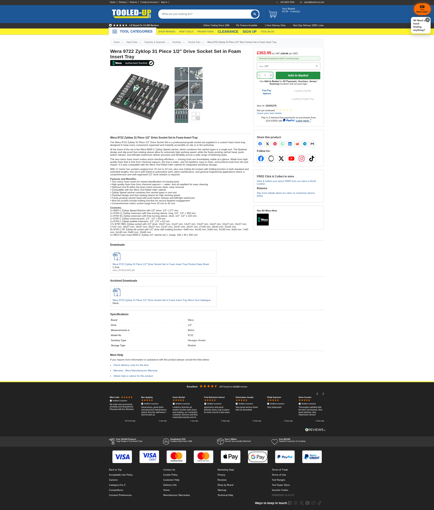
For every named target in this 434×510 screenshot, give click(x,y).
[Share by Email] (312, 144)
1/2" (190, 325)
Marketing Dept (226, 469)
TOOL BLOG (267, 31)
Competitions (116, 490)
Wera (191, 320)
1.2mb (116, 267)
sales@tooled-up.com (314, 2)
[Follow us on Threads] (271, 159)
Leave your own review (269, 113)
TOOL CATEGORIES (136, 31)
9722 (190, 335)
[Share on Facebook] (260, 144)
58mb (116, 303)
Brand (114, 320)
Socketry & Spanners (154, 42)
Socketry (176, 42)
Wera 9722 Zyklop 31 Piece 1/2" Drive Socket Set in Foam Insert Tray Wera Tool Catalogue (162, 300)
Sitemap (222, 490)
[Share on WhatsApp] (282, 144)
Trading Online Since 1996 (181, 440)
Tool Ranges (278, 479)
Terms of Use (279, 474)
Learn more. (303, 120)
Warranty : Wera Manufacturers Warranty (135, 370)
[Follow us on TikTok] (312, 159)
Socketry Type (118, 340)
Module (192, 345)
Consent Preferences (120, 495)
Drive (113, 325)
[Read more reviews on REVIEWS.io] (315, 429)
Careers (113, 479)
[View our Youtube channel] (307, 503)
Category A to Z (117, 485)
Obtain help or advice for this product (133, 376)
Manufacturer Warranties (176, 495)
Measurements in (120, 330)
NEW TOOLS (186, 31)
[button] (317, 393)
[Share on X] (267, 144)
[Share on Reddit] (297, 144)
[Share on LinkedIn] (290, 144)
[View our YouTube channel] (291, 159)
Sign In (164, 2)
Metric (191, 330)
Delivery (122, 2)
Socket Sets (194, 42)
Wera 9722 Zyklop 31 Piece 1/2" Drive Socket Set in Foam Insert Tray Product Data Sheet (161, 264)
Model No (116, 335)
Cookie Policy (170, 474)
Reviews (222, 479)
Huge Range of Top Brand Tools (129, 440)
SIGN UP (250, 31)
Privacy (221, 474)
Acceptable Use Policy (121, 474)
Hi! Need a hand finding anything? (419, 25)
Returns (133, 2)
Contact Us (169, 469)
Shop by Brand (225, 485)
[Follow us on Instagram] (302, 159)
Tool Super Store (281, 485)
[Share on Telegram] (305, 144)
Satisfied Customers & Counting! (292, 440)
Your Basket (288, 8)
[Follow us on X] (281, 159)
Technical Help (225, 495)
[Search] (255, 14)
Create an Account (149, 2)
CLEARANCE (228, 31)
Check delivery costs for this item (131, 365)
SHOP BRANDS (166, 31)
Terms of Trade (280, 469)
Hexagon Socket (196, 340)
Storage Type (118, 345)
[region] (217, 409)
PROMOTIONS (205, 31)
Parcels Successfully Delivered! (238, 440)
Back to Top (115, 469)
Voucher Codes (280, 490)
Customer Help (171, 479)
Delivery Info (170, 485)
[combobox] (204, 14)
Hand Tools (131, 42)
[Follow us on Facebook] (261, 159)
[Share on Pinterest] (275, 144)
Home (112, 2)
